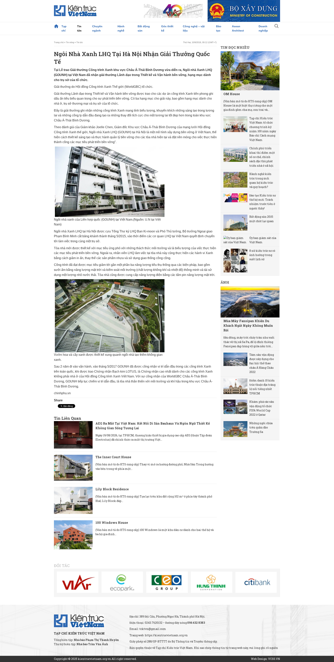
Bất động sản (144, 28)
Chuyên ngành (97, 28)
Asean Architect (238, 28)
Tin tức (79, 28)
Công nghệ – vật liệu (194, 28)
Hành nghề (121, 28)
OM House (231, 94)
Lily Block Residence (112, 489)
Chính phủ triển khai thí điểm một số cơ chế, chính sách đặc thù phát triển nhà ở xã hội (262, 156)
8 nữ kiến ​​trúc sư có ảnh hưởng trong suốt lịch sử (262, 255)
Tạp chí (63, 28)
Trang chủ (56, 26)
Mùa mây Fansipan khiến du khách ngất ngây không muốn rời (248, 325)
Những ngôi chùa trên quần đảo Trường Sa (261, 427)
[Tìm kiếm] (276, 26)
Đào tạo (218, 28)
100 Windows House (111, 522)
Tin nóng (70, 42)
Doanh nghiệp (263, 28)
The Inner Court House (113, 457)
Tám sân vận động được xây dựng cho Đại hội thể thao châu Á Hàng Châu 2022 (261, 363)
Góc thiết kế (167, 28)
